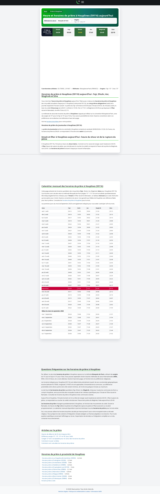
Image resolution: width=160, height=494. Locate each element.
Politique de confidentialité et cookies (79, 491)
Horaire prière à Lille (48, 481)
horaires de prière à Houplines (72, 200)
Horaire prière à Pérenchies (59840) (54, 469)
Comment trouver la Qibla (50, 441)
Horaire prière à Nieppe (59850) (52, 474)
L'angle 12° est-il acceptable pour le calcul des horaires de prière (63, 439)
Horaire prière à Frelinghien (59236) (54, 460)
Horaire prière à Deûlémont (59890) (54, 465)
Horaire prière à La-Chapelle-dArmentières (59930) (59, 458)
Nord (45, 11)
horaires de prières (52, 121)
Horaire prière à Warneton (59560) (53, 472)
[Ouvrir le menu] (82, 2)
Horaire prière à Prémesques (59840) (54, 478)
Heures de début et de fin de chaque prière (56, 434)
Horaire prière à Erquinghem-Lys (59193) (55, 467)
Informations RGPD (96, 491)
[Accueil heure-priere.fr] (78, 2)
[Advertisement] (80, 50)
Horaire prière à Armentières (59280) (54, 462)
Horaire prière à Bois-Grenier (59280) (54, 476)
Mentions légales (63, 491)
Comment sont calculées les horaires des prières (58, 443)
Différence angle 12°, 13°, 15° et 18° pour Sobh (57, 436)
